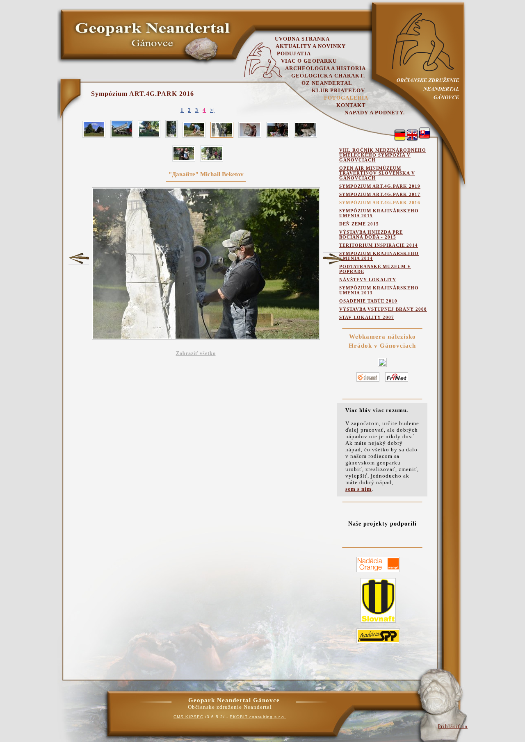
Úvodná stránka (302, 39)
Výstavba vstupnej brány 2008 (383, 309)
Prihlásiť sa (453, 726)
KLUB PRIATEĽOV (338, 90)
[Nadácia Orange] (378, 572)
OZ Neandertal (326, 83)
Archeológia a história (325, 68)
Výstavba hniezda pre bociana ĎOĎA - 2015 (371, 234)
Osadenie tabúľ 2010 (368, 300)
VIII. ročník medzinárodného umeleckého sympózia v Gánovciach (382, 155)
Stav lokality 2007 (366, 317)
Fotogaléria (346, 98)
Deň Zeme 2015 (359, 223)
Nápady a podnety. (375, 112)
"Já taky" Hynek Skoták (78, 258)
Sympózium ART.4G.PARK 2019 (379, 186)
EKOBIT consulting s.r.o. (258, 717)
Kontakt (351, 105)
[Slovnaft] (378, 623)
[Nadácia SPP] (378, 643)
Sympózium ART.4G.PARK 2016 (142, 93)
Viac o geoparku (309, 61)
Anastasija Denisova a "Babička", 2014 (333, 258)
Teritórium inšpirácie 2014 (378, 245)
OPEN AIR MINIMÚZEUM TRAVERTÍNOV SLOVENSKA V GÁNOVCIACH (377, 173)
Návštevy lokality (367, 279)
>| (212, 110)
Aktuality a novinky (311, 46)
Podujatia (294, 53)
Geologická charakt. (328, 76)
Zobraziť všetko (196, 353)
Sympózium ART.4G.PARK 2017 (379, 194)
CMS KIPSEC (188, 717)
